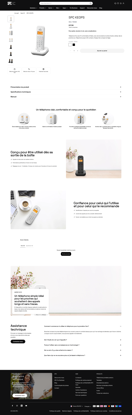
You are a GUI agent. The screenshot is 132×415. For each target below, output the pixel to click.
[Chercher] (91, 3)
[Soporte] (115, 3)
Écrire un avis (66, 254)
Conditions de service (115, 411)
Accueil (16, 13)
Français (87, 406)
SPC (16, 411)
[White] (70, 44)
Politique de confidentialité (81, 411)
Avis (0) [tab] (23, 245)
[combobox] (66, 3)
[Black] (73, 44)
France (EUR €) (77, 406)
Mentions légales (67, 411)
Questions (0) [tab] (29, 245)
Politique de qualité (55, 411)
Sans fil (23, 13)
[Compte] (123, 3)
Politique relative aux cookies (99, 411)
